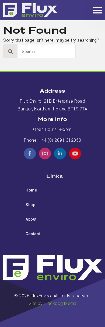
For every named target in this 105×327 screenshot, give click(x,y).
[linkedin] (60, 153)
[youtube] (75, 153)
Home (31, 190)
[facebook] (30, 153)
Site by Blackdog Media (52, 303)
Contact (33, 234)
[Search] (11, 51)
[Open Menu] (97, 10)
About (31, 219)
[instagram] (45, 153)
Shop (30, 205)
